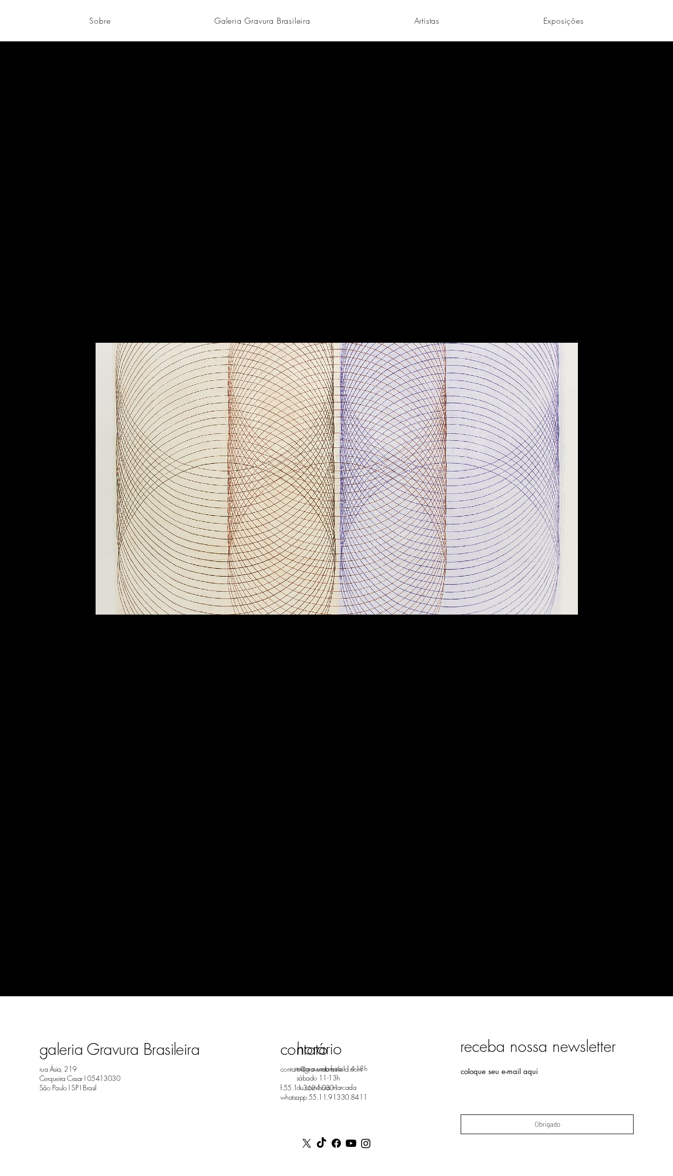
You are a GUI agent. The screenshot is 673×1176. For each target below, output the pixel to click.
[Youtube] (351, 1143)
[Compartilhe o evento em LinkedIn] (182, 970)
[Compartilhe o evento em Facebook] (133, 970)
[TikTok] (321, 1143)
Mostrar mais (151, 899)
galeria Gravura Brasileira (119, 1049)
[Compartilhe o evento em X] (158, 970)
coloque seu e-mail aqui (499, 1071)
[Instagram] (366, 1143)
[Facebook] (336, 1143)
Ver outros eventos (336, 296)
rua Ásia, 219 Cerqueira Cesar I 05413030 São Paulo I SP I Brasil (79, 1078)
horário (319, 1048)
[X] (307, 1143)
